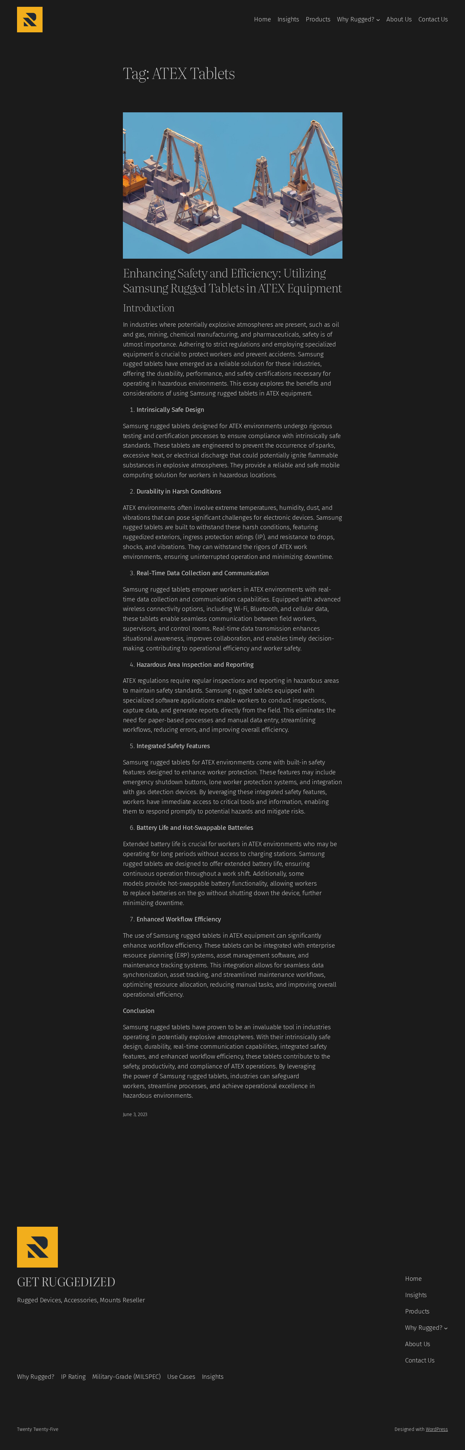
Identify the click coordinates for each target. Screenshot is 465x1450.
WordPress (437, 1429)
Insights (288, 19)
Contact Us (433, 19)
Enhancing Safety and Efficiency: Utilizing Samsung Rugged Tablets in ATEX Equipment (232, 280)
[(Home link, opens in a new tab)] (30, 19)
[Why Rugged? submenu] (378, 20)
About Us (399, 19)
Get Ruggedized (66, 1281)
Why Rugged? (355, 19)
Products (318, 19)
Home (262, 19)
